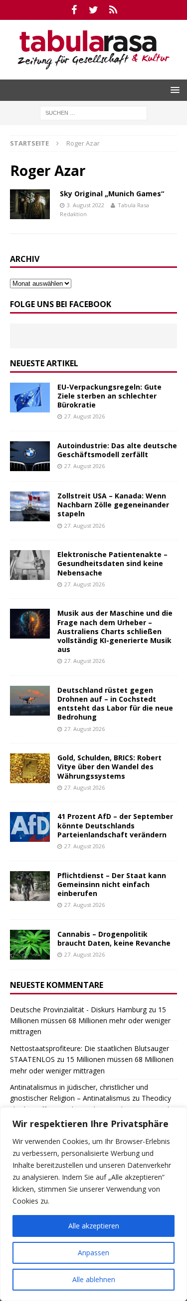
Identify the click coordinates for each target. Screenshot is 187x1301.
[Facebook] (74, 10)
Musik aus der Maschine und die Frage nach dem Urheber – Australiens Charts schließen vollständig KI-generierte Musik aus (115, 631)
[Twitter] (93, 10)
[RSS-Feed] (113, 10)
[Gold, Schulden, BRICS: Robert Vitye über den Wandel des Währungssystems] (30, 768)
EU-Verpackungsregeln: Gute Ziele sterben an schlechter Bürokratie (109, 395)
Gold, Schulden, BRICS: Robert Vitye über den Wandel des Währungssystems (109, 766)
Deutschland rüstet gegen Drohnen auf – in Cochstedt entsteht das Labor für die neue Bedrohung (115, 703)
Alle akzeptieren (93, 1225)
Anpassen (93, 1252)
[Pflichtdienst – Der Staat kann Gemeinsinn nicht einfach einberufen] (30, 886)
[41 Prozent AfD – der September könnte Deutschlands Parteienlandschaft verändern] (30, 827)
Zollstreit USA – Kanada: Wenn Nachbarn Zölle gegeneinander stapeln (113, 504)
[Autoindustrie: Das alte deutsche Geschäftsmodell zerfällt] (30, 456)
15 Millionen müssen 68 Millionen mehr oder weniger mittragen (90, 1021)
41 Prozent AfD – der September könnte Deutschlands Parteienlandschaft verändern (115, 825)
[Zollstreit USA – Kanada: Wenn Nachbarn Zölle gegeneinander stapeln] (30, 506)
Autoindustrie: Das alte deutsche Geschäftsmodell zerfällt (117, 450)
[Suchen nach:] (93, 112)
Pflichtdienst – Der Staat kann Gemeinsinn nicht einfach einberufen (111, 884)
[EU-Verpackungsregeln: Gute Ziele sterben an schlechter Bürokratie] (30, 397)
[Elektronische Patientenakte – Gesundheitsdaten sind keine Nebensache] (30, 565)
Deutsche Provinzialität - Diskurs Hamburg (78, 1009)
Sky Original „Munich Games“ (112, 193)
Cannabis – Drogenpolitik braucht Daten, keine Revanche (114, 938)
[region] (93, 1204)
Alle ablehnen (93, 1279)
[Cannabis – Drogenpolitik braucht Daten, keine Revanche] (30, 945)
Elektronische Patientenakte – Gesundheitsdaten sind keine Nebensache (112, 563)
